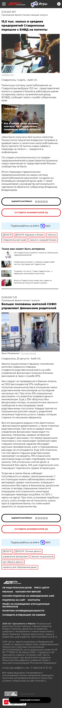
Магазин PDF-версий (28, 591)
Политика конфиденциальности (23, 610)
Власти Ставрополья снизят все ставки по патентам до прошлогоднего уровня (33, 281)
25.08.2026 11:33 (9, 297)
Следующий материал (30, 700)
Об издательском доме (17, 587)
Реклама (7, 591)
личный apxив (28, 353)
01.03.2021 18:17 (8, 12)
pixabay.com (7, 75)
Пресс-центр (41, 587)
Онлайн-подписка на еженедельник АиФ (28, 596)
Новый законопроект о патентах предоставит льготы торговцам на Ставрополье (34, 263)
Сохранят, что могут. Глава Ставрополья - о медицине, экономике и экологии (33, 272)
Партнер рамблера (27, 694)
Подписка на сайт (13, 600)
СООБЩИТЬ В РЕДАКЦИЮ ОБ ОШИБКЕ (23, 615)
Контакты (34, 600)
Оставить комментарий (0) (31, 212)
